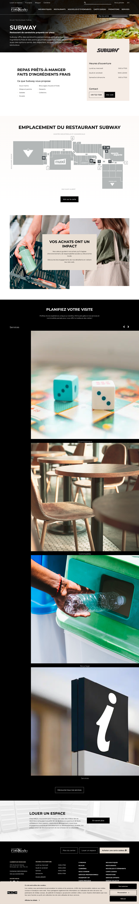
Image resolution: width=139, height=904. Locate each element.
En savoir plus (98, 820)
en (128, 3)
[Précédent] (124, 326)
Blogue (38, 3)
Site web (109, 95)
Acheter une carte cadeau (113, 850)
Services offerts (112, 877)
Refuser (123, 899)
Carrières (47, 3)
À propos (28, 3)
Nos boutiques (45, 9)
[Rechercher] (85, 2)
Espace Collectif (112, 880)
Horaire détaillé (41, 877)
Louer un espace (16, 3)
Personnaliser (122, 892)
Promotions (113, 9)
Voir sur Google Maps (17, 873)
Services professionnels (88, 874)
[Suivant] (128, 326)
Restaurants (60, 9)
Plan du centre (104, 16)
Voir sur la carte (69, 199)
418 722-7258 (96, 95)
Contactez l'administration (18, 871)
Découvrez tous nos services (69, 790)
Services (125, 9)
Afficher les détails (31, 900)
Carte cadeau (100, 9)
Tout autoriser (123, 886)
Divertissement (85, 441)
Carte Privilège (85, 880)
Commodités (85, 554)
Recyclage (85, 666)
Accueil (12, 20)
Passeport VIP (84, 877)
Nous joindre (119, 3)
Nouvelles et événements (79, 9)
